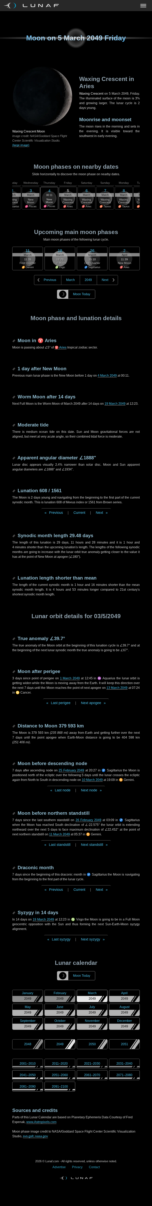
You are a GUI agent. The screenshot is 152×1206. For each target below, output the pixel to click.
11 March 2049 (59, 834)
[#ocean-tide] (14, 424)
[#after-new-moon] (14, 368)
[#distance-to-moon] (14, 725)
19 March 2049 (114, 403)
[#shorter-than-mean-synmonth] (14, 578)
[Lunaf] (32, 5)
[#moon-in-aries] (14, 340)
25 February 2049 (71, 770)
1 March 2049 (70, 678)
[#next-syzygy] (14, 912)
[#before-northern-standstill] (14, 813)
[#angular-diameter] (14, 457)
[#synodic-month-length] (14, 535)
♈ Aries (60, 347)
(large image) (20, 145)
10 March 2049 (92, 779)
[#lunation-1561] (14, 490)
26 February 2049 (88, 820)
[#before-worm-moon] (14, 396)
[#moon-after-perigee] (14, 671)
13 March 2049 (117, 687)
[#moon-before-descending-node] (14, 763)
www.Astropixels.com (41, 1122)
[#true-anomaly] (14, 638)
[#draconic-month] (14, 867)
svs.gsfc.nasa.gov (35, 1136)
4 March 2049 (107, 375)
